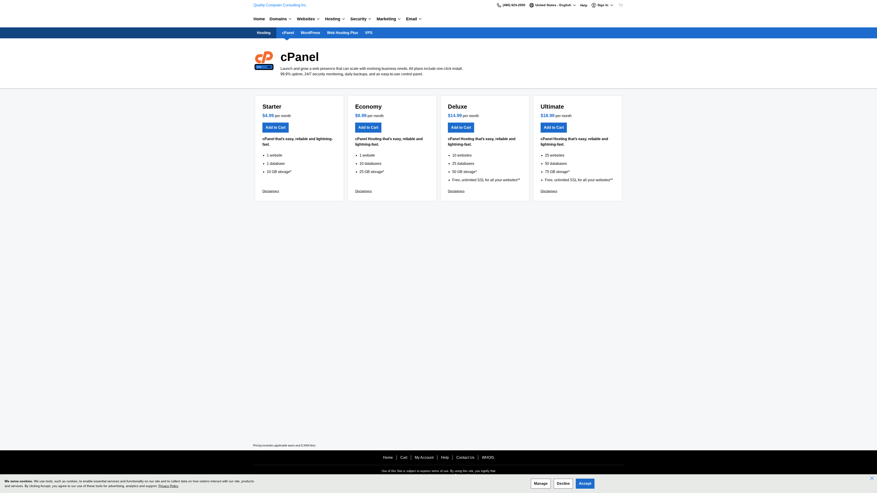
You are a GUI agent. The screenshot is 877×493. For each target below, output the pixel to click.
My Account (424, 457)
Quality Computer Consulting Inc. (280, 5)
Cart (403, 457)
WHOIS (488, 457)
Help (445, 457)
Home (388, 457)
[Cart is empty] (621, 5)
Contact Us (465, 457)
